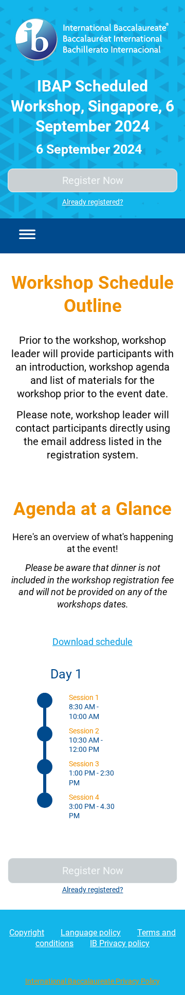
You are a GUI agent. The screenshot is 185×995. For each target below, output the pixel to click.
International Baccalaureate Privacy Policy (92, 981)
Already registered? (92, 202)
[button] (24, 236)
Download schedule (92, 641)
